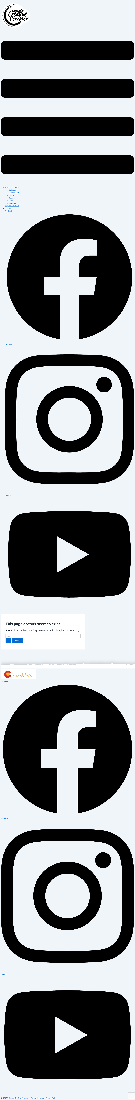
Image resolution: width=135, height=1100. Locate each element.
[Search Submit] (8, 640)
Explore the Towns (12, 187)
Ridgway (12, 198)
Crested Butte (14, 193)
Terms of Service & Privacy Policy (44, 1098)
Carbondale (13, 190)
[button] (67, 108)
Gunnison (12, 203)
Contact (8, 208)
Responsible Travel (12, 206)
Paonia (11, 195)
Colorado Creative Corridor (17, 1098)
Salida (11, 201)
